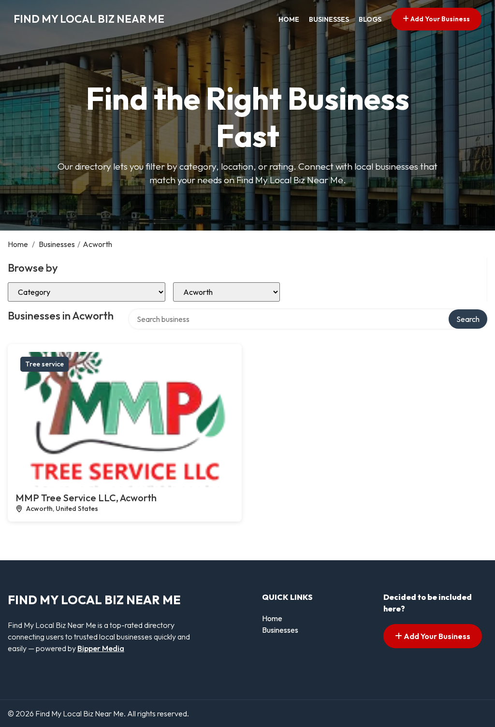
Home (288, 19)
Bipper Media (100, 648)
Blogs (370, 19)
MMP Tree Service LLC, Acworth (86, 498)
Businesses (329, 19)
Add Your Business (439, 19)
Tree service (44, 364)
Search (468, 319)
